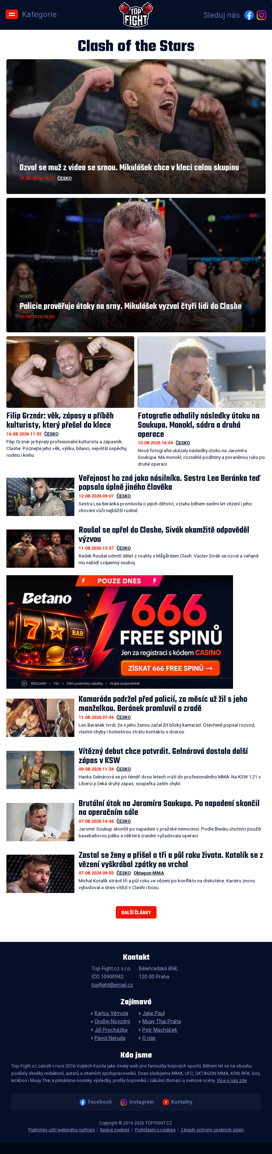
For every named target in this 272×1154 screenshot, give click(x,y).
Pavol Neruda (110, 1038)
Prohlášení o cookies (155, 1129)
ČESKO (64, 178)
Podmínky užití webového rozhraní (61, 1129)
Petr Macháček (159, 1030)
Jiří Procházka (111, 1030)
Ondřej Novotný (112, 1022)
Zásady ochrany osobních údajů (212, 1129)
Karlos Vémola (111, 1013)
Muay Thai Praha (161, 1022)
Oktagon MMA (149, 873)
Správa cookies (115, 1129)
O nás (148, 1038)
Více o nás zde (232, 1080)
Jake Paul (153, 1013)
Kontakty (181, 1102)
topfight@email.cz (112, 985)
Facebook (100, 1102)
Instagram (141, 1102)
